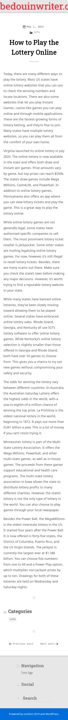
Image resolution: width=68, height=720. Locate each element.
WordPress (52, 714)
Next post (47, 643)
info (36, 32)
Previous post (23, 643)
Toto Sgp (27, 673)
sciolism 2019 (32, 714)
